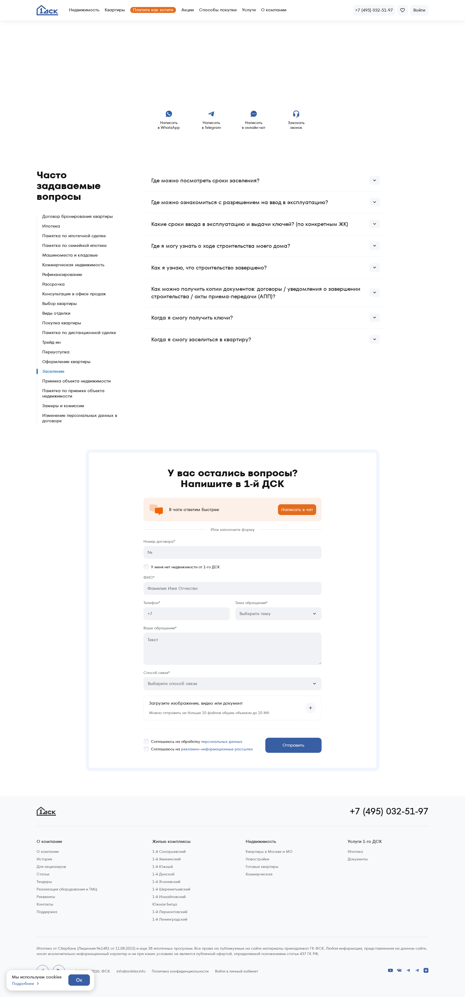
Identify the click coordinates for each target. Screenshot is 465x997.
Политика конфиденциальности (180, 971)
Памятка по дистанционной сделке (79, 332)
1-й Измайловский (169, 896)
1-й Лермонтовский (169, 911)
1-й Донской (163, 874)
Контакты (45, 904)
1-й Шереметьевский (171, 889)
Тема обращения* (251, 602)
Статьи (43, 874)
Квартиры (115, 10)
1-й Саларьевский (169, 851)
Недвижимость (84, 10)
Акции (187, 10)
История (44, 859)
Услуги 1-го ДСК (365, 842)
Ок (79, 980)
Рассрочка (53, 284)
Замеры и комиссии (63, 406)
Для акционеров (51, 866)
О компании (273, 10)
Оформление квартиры (66, 361)
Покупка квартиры (61, 323)
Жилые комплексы (171, 842)
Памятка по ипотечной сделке (74, 236)
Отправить (293, 745)
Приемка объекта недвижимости (76, 381)
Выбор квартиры (59, 303)
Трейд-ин (51, 342)
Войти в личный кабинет (236, 971)
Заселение (53, 371)
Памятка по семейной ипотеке (74, 245)
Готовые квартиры (262, 866)
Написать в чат (297, 509)
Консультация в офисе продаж (74, 294)
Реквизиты (46, 896)
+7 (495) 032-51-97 (389, 811)
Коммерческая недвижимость (73, 265)
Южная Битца (164, 904)
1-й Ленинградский (169, 919)
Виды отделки (56, 313)
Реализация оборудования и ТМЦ (67, 889)
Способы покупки (218, 10)
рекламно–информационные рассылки (217, 749)
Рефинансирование (62, 274)
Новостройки (257, 859)
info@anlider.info (131, 971)
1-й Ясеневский (166, 881)
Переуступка (55, 352)
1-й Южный (162, 866)
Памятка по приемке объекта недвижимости (73, 393)
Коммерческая (259, 874)
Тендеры (44, 881)
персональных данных (221, 741)
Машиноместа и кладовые (70, 255)
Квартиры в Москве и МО (269, 851)
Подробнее (23, 983)
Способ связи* (156, 672)
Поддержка (47, 911)
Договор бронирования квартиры (77, 216)
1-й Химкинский (166, 859)
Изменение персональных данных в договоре (79, 418)
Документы (358, 859)
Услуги (249, 10)
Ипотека (51, 226)
